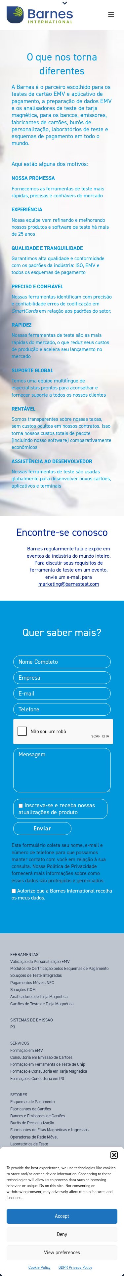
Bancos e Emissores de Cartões (37, 1116)
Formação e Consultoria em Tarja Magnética (48, 1071)
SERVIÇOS (19, 1043)
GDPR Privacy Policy (75, 1267)
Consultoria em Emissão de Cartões (41, 1057)
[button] (114, 1155)
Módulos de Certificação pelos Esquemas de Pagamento (59, 968)
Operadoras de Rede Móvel (34, 1137)
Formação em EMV (26, 1050)
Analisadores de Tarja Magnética (38, 996)
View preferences (62, 1252)
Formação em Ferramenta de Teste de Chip (47, 1064)
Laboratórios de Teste (29, 1144)
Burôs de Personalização (32, 1123)
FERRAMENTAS (24, 954)
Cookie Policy (39, 1267)
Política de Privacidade (72, 866)
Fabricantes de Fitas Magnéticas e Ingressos (49, 1130)
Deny (62, 1234)
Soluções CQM (23, 989)
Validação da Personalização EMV (40, 961)
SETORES (18, 1094)
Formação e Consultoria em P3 (37, 1078)
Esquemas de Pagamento (32, 1101)
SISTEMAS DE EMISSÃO (31, 1020)
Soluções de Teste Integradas (36, 975)
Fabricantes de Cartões (30, 1109)
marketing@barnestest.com (68, 583)
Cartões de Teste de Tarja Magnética (41, 1004)
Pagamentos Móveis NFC (32, 982)
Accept (62, 1216)
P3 (12, 1027)
